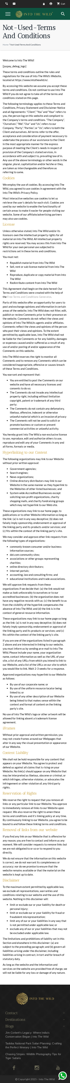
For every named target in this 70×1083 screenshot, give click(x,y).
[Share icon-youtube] (58, 1068)
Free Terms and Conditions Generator (29, 296)
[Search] (62, 14)
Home (5, 44)
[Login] (44, 4)
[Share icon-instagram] (36, 1068)
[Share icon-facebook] (14, 1068)
